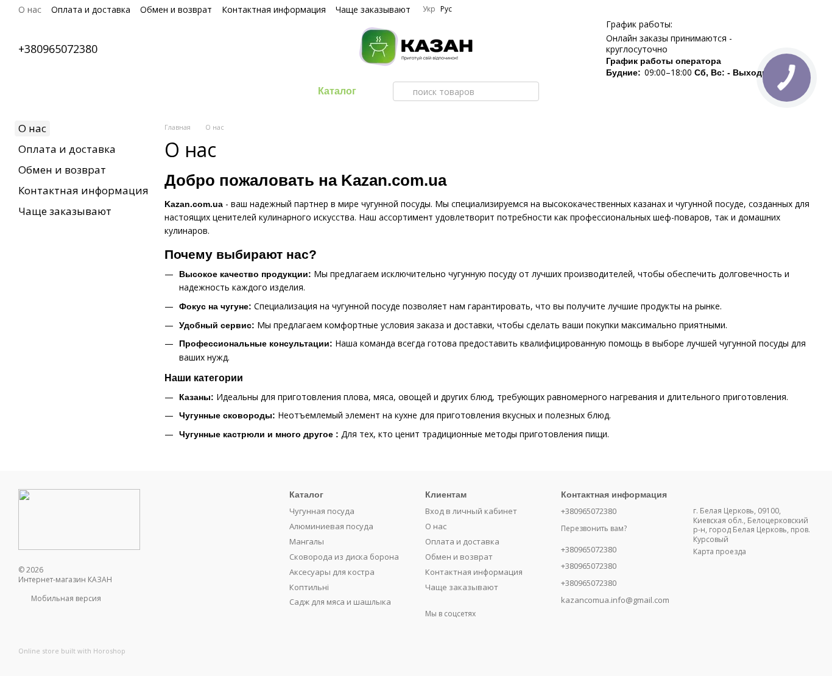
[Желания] (538, 48)
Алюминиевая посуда (331, 526)
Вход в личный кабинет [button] (471, 510)
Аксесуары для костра (332, 571)
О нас (29, 9)
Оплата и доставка (90, 9)
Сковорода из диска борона (344, 556)
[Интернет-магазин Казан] (79, 518)
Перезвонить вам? (594, 528)
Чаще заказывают (373, 9)
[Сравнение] (506, 48)
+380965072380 (57, 48)
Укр (429, 9)
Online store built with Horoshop (71, 651)
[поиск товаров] (402, 91)
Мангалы (306, 541)
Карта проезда (719, 551)
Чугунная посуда (321, 510)
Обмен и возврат (176, 9)
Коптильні (309, 587)
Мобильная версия (65, 598)
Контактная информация (274, 9)
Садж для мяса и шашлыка (340, 601)
